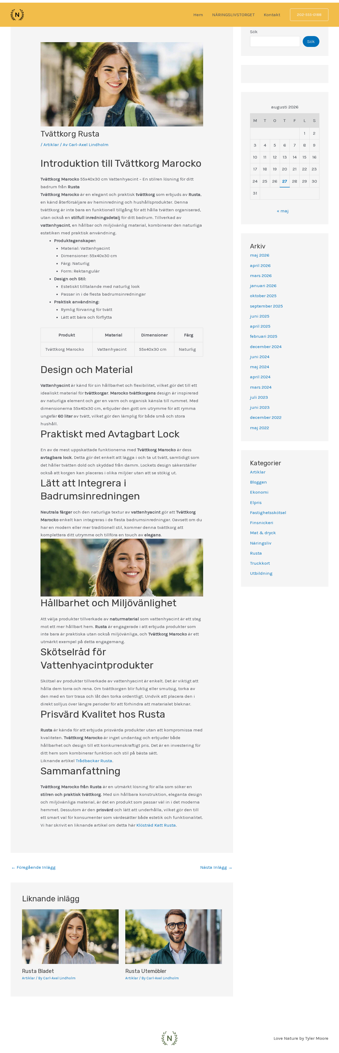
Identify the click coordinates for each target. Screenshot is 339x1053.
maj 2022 (259, 427)
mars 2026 (261, 275)
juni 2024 (259, 356)
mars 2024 (260, 387)
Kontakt (272, 14)
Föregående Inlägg (33, 867)
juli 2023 (259, 397)
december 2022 (266, 417)
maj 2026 (259, 255)
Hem (198, 14)
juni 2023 (260, 407)
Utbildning (261, 573)
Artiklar (51, 144)
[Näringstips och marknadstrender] (17, 14)
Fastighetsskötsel (268, 512)
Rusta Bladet (38, 971)
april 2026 (260, 265)
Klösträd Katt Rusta (156, 825)
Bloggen (258, 482)
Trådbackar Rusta (94, 760)
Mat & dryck (263, 532)
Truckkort (260, 563)
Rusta (256, 553)
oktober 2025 (263, 295)
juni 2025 (259, 316)
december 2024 (266, 346)
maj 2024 (259, 366)
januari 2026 (263, 285)
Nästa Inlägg (216, 867)
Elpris (256, 502)
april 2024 (260, 376)
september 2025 (266, 306)
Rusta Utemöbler (146, 971)
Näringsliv (260, 543)
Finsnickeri (261, 522)
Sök (254, 31)
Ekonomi (259, 492)
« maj (283, 210)
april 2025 (260, 326)
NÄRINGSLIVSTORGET (233, 14)
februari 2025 (263, 336)
